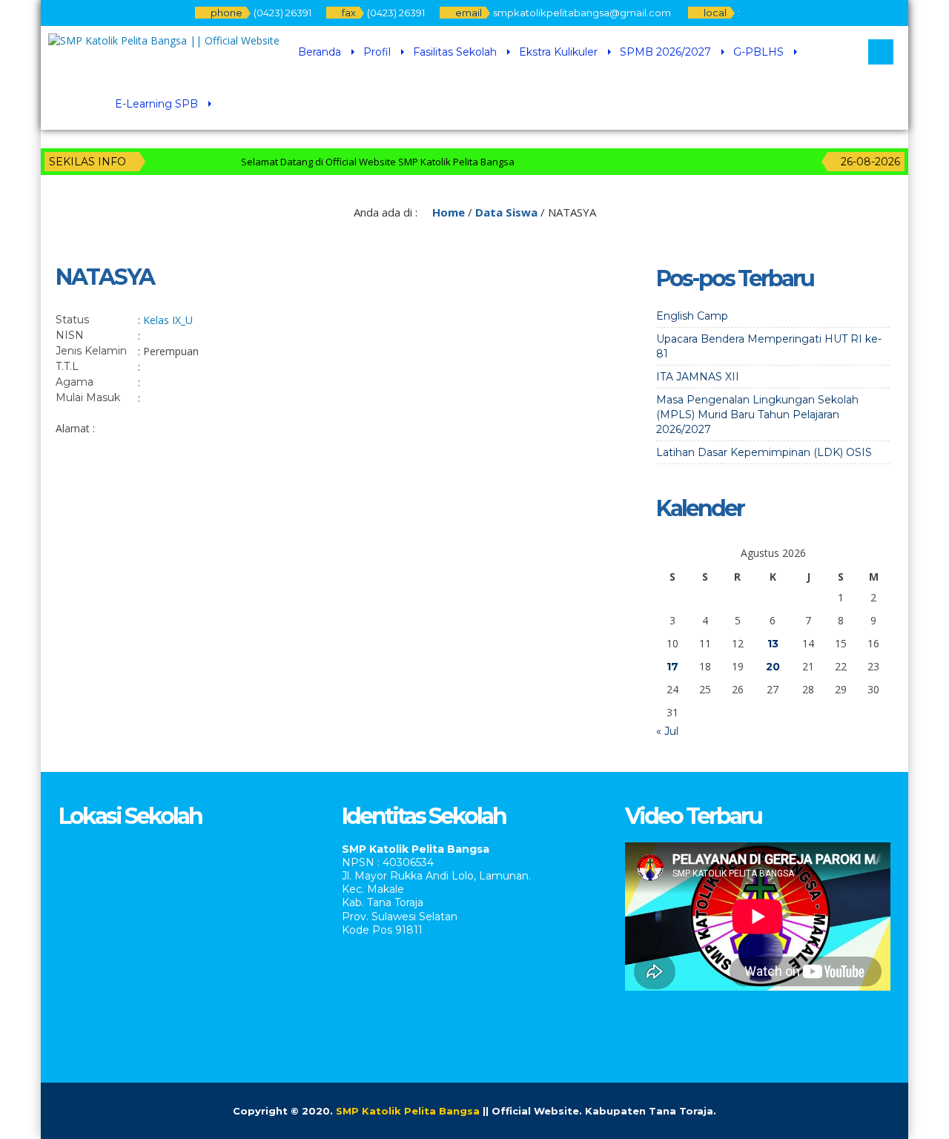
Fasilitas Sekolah (455, 52)
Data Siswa (506, 212)
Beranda (319, 52)
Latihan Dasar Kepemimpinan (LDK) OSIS (764, 452)
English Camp (692, 316)
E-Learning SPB (156, 103)
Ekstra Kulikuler (558, 52)
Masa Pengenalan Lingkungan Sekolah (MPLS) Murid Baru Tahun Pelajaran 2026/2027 (757, 414)
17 (672, 666)
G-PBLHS (758, 52)
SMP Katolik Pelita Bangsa (408, 1111)
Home (447, 212)
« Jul (667, 731)
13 (772, 643)
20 (773, 666)
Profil (377, 52)
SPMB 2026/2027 (665, 52)
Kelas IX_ (164, 320)
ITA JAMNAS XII (697, 376)
